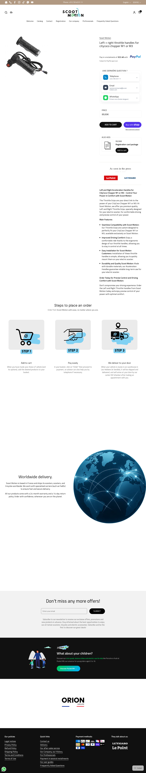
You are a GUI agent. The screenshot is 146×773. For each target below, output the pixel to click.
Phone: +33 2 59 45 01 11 (73, 2)
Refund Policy (10, 748)
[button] (6, 12)
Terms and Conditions (14, 755)
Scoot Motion (105, 37)
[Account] (134, 12)
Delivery (43, 744)
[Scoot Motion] (73, 12)
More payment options (132, 130)
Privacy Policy (11, 744)
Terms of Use (10, 758)
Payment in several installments (54, 758)
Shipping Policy (11, 751)
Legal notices (10, 741)
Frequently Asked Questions (52, 765)
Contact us (44, 741)
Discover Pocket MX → (68, 668)
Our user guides (46, 761)
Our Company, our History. (51, 751)
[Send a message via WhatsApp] (4, 769)
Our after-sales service (50, 748)
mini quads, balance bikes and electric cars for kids (84, 658)
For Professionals (47, 755)
